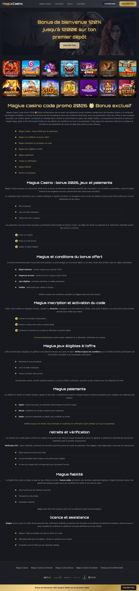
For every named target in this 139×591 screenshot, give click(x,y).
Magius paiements (26, 155)
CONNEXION (110, 4)
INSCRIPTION (128, 4)
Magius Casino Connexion (42, 568)
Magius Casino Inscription (87, 568)
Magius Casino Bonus (64, 568)
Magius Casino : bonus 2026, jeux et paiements (38, 131)
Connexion (59, 4)
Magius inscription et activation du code (35, 143)
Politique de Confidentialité (112, 568)
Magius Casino (45, 4)
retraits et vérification (27, 161)
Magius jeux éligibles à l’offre (30, 149)
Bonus (70, 4)
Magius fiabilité (25, 167)
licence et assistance (27, 173)
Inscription (81, 4)
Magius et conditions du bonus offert (34, 137)
